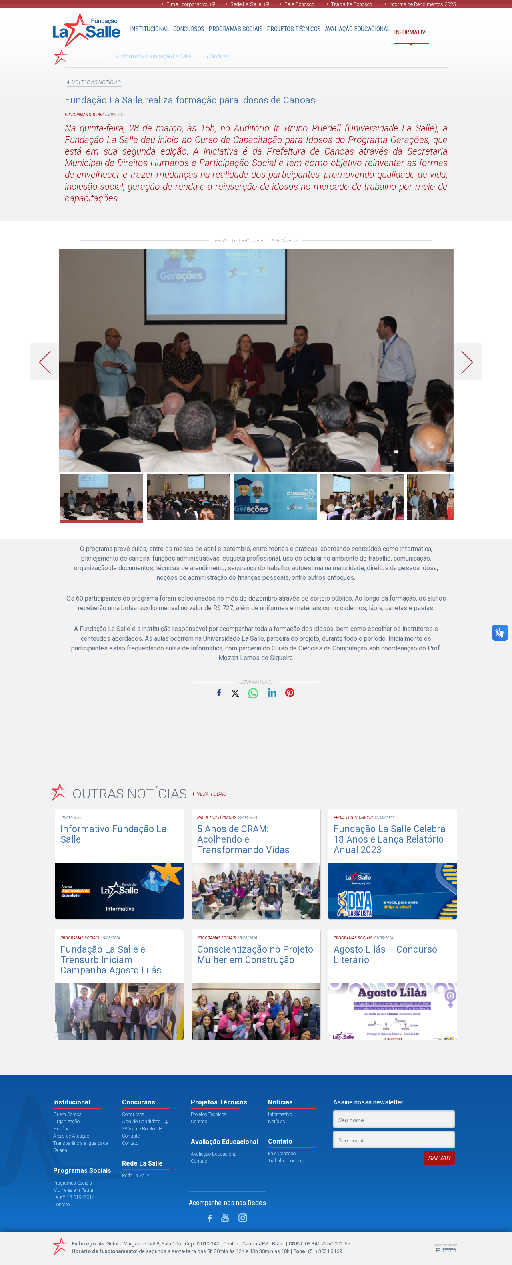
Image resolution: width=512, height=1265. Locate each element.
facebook (210, 1218)
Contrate (131, 1136)
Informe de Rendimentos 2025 (422, 4)
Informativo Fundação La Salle (155, 56)
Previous (48, 361)
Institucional (149, 29)
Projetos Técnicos (294, 29)
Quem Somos (67, 1114)
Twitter (234, 692)
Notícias (219, 56)
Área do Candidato (141, 1121)
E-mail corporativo (186, 4)
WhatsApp (253, 693)
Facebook (219, 692)
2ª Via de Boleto (138, 1129)
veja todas (211, 794)
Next (470, 361)
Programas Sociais (235, 29)
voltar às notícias (96, 82)
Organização (66, 1121)
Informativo (411, 32)
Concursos (189, 29)
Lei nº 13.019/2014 (74, 1197)
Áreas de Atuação (71, 1136)
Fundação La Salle (86, 30)
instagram (242, 1217)
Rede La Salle (245, 4)
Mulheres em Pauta (73, 1190)
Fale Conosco (299, 4)
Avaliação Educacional (357, 29)
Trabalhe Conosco (351, 4)
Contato (61, 1204)
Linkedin (272, 692)
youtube (225, 1217)
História (61, 1129)
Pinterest (289, 692)
